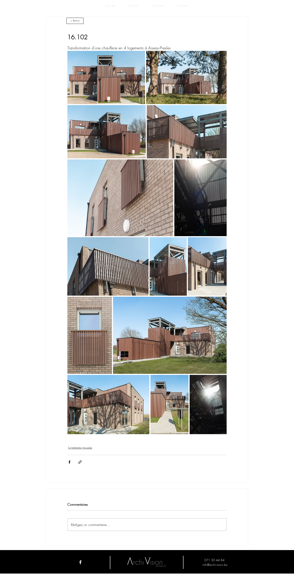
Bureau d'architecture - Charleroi (147, 570)
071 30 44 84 (214, 560)
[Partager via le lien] (80, 462)
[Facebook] (80, 562)
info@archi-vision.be (215, 565)
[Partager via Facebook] (69, 462)
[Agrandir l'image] (106, 77)
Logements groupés (80, 447)
